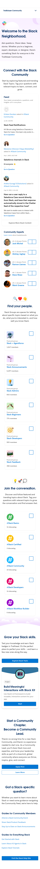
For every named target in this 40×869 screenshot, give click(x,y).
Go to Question (9, 135)
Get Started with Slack (10, 839)
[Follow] (30, 242)
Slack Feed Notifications (14, 125)
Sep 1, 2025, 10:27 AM (10, 155)
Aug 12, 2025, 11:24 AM (11, 190)
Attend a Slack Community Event (15, 818)
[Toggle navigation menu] (35, 10)
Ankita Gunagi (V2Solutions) (15, 183)
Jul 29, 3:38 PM (8, 121)
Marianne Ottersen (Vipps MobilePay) (19, 149)
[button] (20, 223)
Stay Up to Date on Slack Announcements (18, 826)
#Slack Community (18, 151)
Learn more (8, 235)
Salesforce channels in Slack (16, 159)
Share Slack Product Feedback (14, 822)
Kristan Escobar (10, 114)
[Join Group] (31, 334)
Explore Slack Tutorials (10, 848)
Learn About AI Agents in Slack (14, 843)
